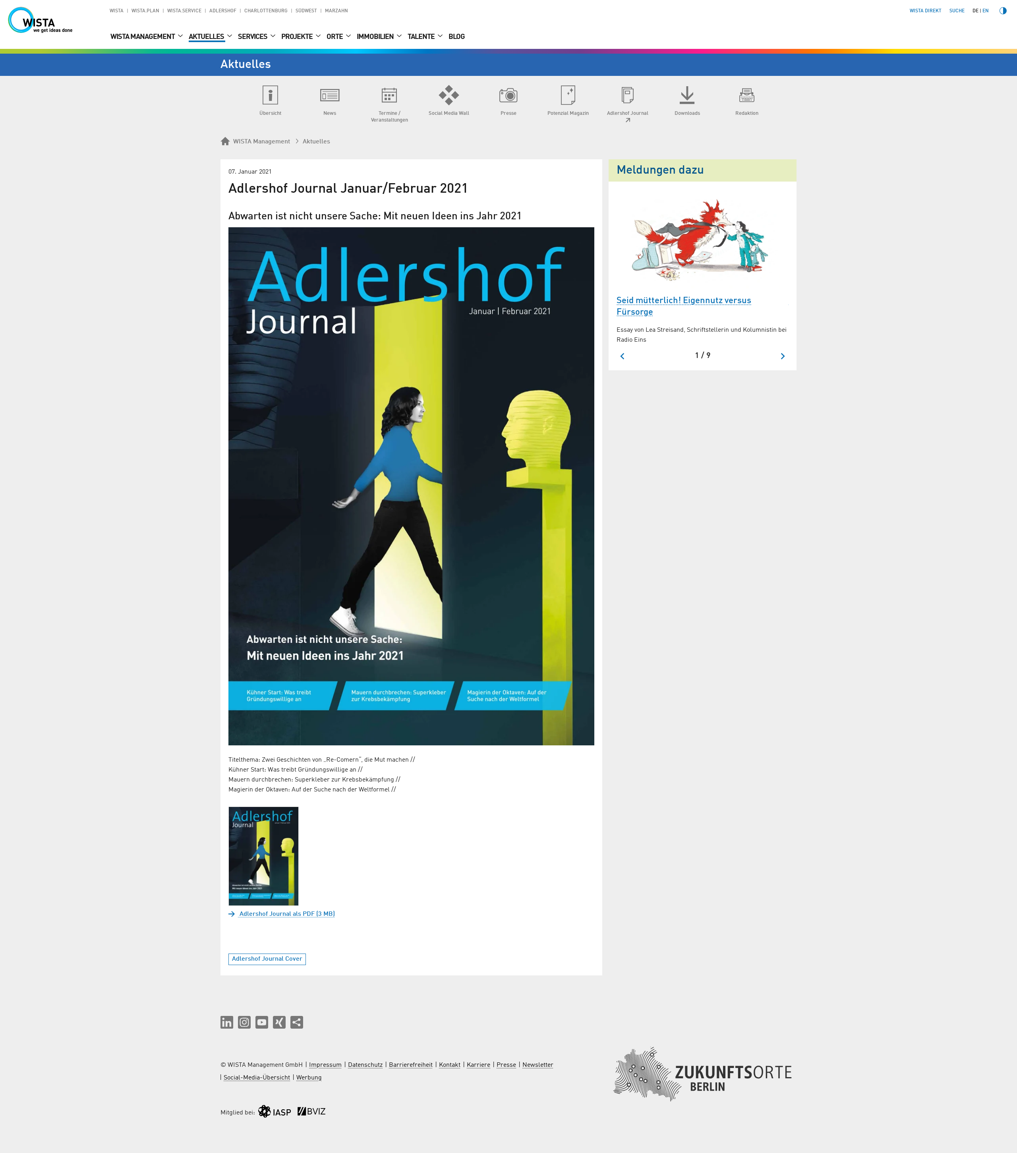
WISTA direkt (926, 11)
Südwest (306, 11)
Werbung (309, 1078)
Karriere (478, 1065)
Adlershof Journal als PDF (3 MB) (286, 914)
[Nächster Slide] (782, 356)
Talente (422, 37)
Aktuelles (207, 37)
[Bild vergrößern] (411, 486)
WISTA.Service (184, 11)
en (985, 11)
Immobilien (376, 37)
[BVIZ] (311, 1113)
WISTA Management (143, 37)
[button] (227, 1022)
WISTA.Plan (145, 11)
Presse (506, 1065)
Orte (335, 37)
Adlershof (222, 11)
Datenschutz (365, 1065)
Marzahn (336, 11)
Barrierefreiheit (411, 1065)
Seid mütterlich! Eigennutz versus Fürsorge (684, 306)
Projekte (297, 37)
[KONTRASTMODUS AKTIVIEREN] (1003, 11)
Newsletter (537, 1065)
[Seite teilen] (296, 1022)
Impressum (325, 1065)
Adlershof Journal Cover (267, 959)
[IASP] (274, 1113)
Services (253, 37)
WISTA (117, 11)
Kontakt (449, 1065)
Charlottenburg (266, 11)
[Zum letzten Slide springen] (623, 356)
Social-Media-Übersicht (257, 1078)
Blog (457, 37)
